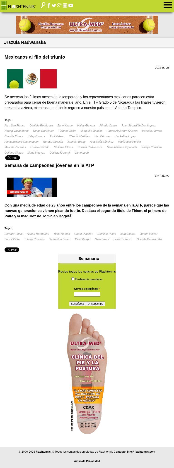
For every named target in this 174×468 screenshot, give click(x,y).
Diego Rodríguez (43, 131)
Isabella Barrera (152, 131)
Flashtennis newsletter (89, 279)
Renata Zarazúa (53, 141)
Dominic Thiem (106, 233)
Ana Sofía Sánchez (102, 141)
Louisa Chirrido (39, 147)
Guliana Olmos (14, 152)
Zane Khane (65, 125)
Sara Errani (102, 239)
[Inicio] (22, 5)
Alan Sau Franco (15, 125)
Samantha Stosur (59, 239)
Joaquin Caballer (91, 131)
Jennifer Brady (76, 141)
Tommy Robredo (34, 239)
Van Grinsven (102, 136)
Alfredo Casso (108, 125)
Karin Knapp (82, 239)
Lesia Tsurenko (123, 239)
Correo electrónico (87, 288)
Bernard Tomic (13, 233)
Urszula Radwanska (89, 147)
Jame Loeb (82, 152)
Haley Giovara (36, 136)
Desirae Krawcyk (60, 152)
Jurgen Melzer (148, 233)
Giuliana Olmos (63, 147)
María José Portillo (129, 141)
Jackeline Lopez (126, 136)
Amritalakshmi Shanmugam (22, 141)
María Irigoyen (36, 152)
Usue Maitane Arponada (122, 147)
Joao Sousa (128, 233)
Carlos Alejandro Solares (122, 131)
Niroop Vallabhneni (17, 131)
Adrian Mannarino (38, 233)
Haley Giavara (86, 125)
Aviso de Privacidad (87, 461)
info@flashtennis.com (141, 451)
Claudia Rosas (14, 136)
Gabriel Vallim (67, 131)
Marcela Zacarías (15, 147)
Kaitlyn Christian (152, 147)
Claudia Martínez (79, 136)
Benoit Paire (12, 239)
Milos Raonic (62, 233)
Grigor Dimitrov (83, 233)
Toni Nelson (57, 136)
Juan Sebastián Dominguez (138, 125)
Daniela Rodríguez (41, 125)
